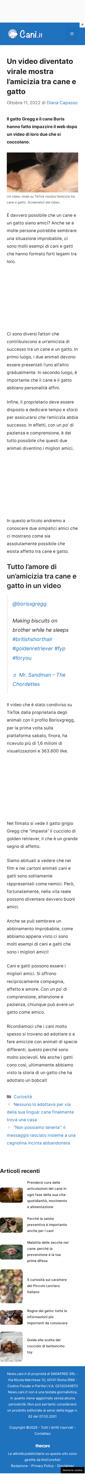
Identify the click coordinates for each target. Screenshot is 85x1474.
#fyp (60, 648)
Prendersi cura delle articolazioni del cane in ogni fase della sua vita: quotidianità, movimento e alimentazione (47, 1194)
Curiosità (23, 1096)
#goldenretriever (32, 648)
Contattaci (42, 1433)
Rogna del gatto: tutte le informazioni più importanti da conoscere (47, 1317)
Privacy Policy (42, 1466)
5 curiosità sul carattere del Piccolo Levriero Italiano (47, 1286)
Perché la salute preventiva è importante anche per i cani (47, 1224)
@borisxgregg (29, 604)
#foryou (22, 658)
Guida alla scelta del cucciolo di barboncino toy (46, 1346)
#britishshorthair (32, 639)
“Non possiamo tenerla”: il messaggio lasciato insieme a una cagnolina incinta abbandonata (41, 1135)
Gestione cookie (73, 1470)
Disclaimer (65, 1466)
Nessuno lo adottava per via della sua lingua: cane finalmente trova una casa (40, 1112)
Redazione (19, 1466)
